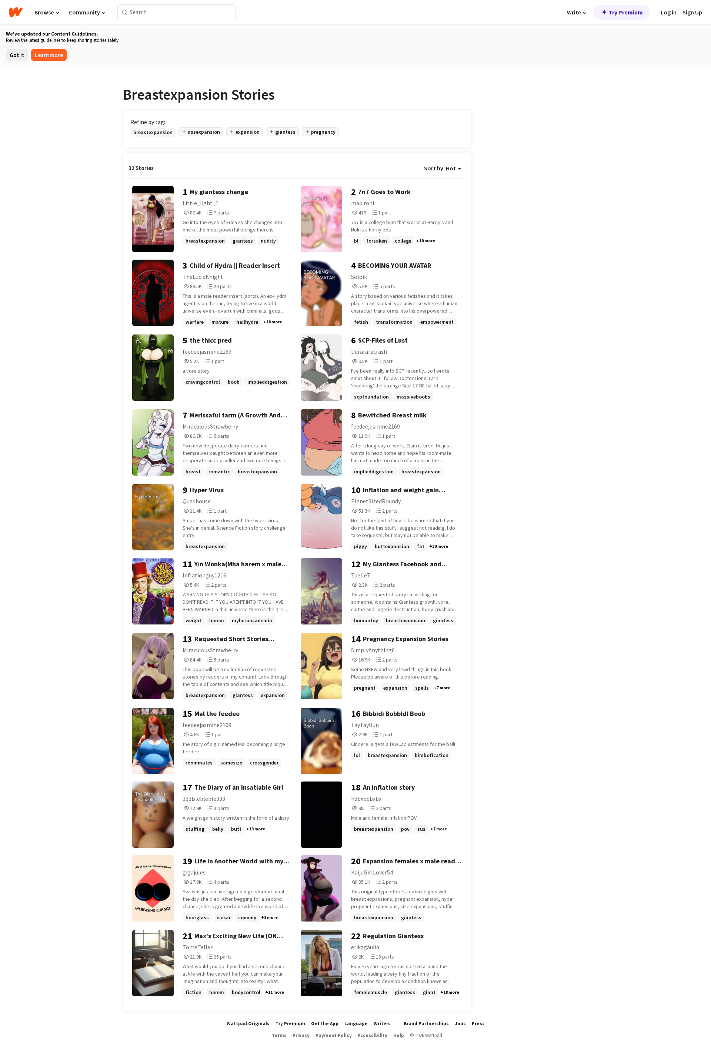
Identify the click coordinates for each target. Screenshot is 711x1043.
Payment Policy (334, 1035)
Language (356, 1023)
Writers (382, 1023)
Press (478, 1023)
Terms (279, 1035)
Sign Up (692, 12)
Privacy (301, 1035)
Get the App (324, 1023)
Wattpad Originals (248, 1023)
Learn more (49, 55)
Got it (17, 55)
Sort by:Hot (440, 168)
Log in (669, 12)
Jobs (460, 1023)
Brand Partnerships (426, 1023)
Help (398, 1035)
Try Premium (626, 12)
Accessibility (372, 1035)
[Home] (16, 12)
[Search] (124, 12)
